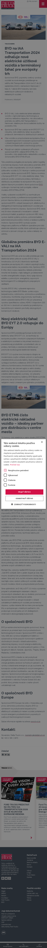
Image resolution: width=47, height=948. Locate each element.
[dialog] (23, 474)
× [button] (42, 442)
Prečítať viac (15, 464)
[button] (23, 504)
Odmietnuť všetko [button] (24, 498)
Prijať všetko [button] (24, 492)
